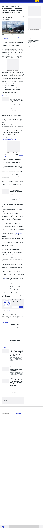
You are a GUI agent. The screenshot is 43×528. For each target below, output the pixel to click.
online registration (18, 233)
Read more (5, 400)
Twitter (7, 310)
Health (4, 3)
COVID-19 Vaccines (5, 6)
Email (9, 310)
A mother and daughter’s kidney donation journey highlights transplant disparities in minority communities (34, 45)
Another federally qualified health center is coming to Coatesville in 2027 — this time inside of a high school (34, 36)
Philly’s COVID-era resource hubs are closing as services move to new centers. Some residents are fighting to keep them (16, 352)
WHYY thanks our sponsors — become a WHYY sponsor (12, 70)
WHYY (3, 1)
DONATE (37, 1)
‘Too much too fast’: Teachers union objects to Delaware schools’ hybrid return (16, 192)
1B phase (14, 213)
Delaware (7, 3)
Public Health (13, 3)
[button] (3, 527)
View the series (13, 329)
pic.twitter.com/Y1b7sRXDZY (10, 139)
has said (5, 278)
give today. (21, 317)
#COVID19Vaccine (8, 136)
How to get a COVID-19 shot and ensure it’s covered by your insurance (16, 369)
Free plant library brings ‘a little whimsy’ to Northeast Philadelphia (34, 41)
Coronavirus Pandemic (14, 6)
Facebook (6, 310)
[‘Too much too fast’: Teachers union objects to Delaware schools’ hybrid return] (5, 191)
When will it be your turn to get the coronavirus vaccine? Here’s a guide (16, 100)
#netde (14, 138)
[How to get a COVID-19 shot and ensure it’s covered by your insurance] (5, 369)
